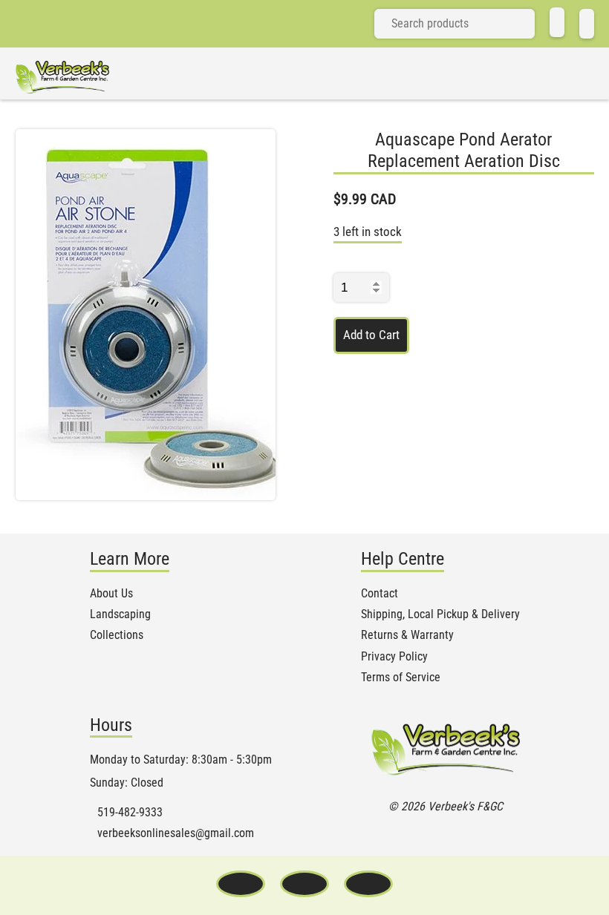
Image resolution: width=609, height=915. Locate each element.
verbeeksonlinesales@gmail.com (175, 833)
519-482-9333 (130, 812)
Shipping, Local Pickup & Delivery (440, 614)
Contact (379, 593)
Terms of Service (400, 677)
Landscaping (120, 614)
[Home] (557, 22)
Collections (116, 635)
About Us (111, 593)
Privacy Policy (394, 656)
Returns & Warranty (407, 635)
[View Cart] (586, 24)
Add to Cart (371, 334)
